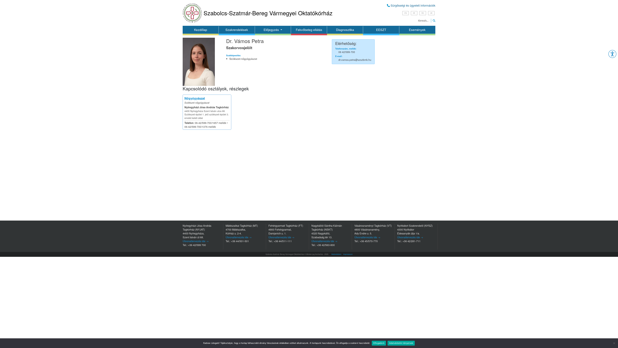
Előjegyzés (272, 29)
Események (417, 29)
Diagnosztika (345, 29)
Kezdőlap (200, 29)
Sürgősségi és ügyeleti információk (412, 5)
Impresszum (348, 254)
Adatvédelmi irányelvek (401, 343)
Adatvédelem (336, 254)
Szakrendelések (236, 29)
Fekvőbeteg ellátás (309, 29)
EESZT (381, 29)
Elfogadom (378, 343)
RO (422, 13)
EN (405, 13)
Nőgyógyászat (194, 98)
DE (414, 13)
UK (431, 13)
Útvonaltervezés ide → (196, 241)
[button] (612, 54)
